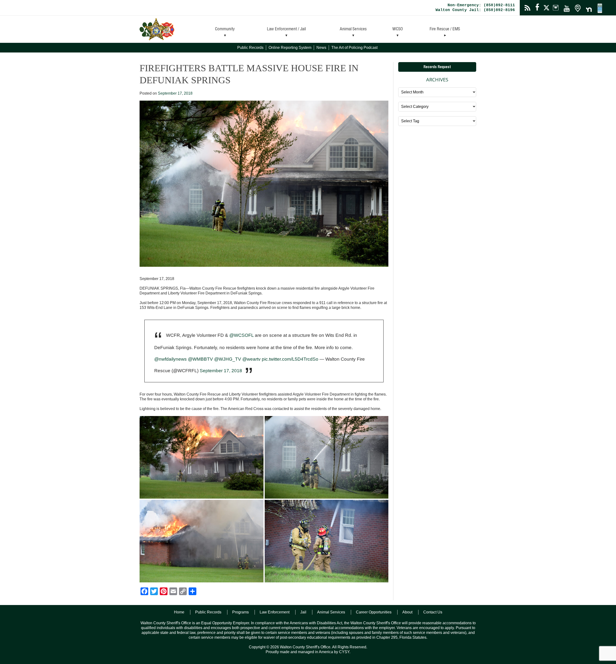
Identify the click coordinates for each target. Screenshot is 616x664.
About (407, 612)
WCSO (397, 29)
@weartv (251, 359)
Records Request (437, 67)
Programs (240, 612)
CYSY (344, 652)
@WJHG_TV (227, 359)
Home (179, 612)
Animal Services (353, 29)
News (321, 48)
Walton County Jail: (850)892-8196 (475, 10)
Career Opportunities (373, 612)
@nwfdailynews (170, 359)
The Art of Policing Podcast (354, 48)
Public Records (250, 48)
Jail (303, 612)
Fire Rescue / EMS (445, 29)
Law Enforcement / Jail (286, 29)
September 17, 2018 (221, 370)
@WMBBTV (200, 359)
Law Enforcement (274, 612)
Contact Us (432, 612)
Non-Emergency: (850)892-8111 (481, 5)
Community (225, 29)
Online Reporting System (290, 48)
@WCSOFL (241, 335)
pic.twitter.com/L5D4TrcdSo (290, 359)
